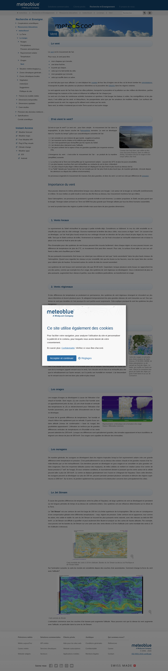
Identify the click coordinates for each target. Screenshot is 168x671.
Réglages (86, 358)
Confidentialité (68, 348)
